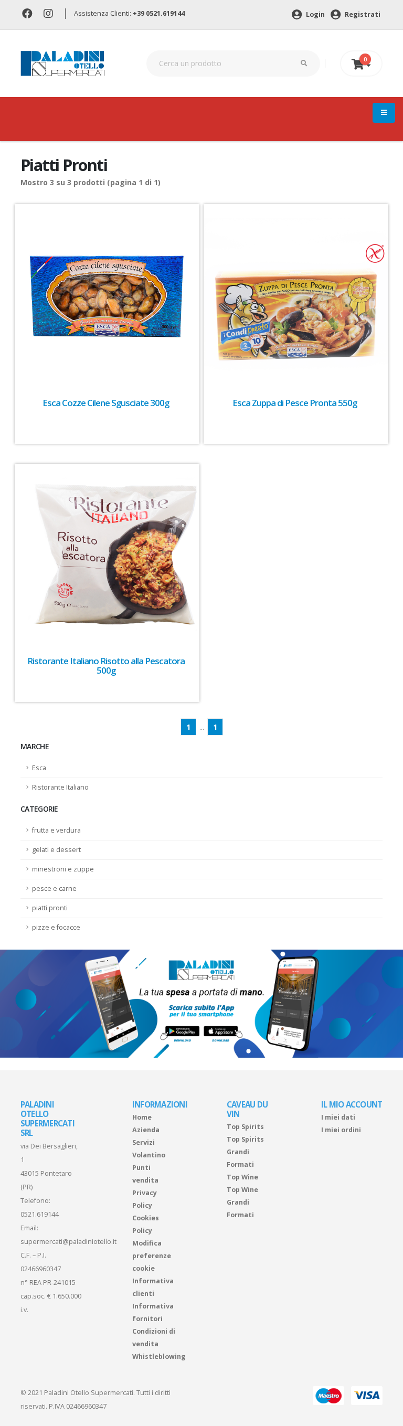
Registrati (361, 14)
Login (314, 14)
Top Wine (242, 1177)
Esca (39, 767)
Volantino (148, 1155)
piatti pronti (50, 907)
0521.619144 (39, 1214)
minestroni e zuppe (63, 869)
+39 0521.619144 (159, 13)
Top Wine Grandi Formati (242, 1202)
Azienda (146, 1129)
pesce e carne (54, 888)
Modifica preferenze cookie (151, 1256)
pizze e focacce (56, 927)
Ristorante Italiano (60, 787)
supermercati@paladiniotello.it (68, 1241)
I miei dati (338, 1117)
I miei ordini (341, 1129)
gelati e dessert (56, 849)
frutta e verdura (56, 830)
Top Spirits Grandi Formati (245, 1152)
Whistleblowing (159, 1356)
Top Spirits (245, 1126)
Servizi (143, 1142)
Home (142, 1117)
